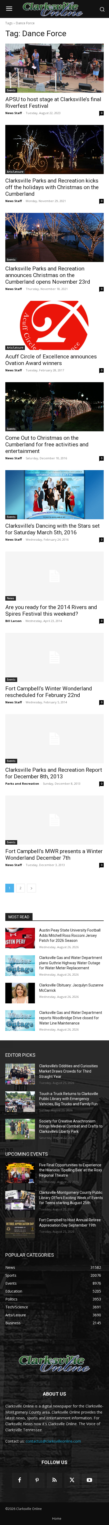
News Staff (13, 113)
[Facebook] (19, 1480)
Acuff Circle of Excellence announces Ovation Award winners (51, 359)
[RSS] (54, 1480)
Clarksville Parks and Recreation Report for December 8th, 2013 (53, 773)
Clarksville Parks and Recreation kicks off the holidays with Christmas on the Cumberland (52, 187)
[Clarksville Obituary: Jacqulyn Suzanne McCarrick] (20, 993)
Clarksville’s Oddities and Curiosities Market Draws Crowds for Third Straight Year (68, 1071)
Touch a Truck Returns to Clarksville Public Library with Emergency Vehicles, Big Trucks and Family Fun (68, 1099)
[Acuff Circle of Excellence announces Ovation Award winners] (54, 325)
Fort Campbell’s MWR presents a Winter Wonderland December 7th (54, 854)
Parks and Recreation (22, 783)
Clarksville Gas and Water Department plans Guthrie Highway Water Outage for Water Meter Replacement (70, 963)
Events (11, 90)
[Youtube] (89, 1480)
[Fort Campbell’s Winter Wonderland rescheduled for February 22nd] (54, 657)
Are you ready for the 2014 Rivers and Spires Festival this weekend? (51, 610)
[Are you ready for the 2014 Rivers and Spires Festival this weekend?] (54, 576)
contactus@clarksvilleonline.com (53, 1441)
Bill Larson (13, 621)
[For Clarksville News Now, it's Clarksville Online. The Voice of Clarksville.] (54, 1364)
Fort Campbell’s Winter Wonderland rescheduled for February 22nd (48, 691)
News (10, 598)
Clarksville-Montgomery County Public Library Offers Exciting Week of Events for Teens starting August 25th (71, 1197)
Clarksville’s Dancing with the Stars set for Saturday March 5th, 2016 (52, 529)
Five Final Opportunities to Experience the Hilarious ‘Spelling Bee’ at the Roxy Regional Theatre (70, 1170)
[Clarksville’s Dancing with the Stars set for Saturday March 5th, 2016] (54, 494)
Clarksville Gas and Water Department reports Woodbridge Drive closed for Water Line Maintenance (70, 1018)
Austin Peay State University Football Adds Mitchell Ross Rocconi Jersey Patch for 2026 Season (70, 935)
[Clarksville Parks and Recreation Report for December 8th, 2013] (54, 738)
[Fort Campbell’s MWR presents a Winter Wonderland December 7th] (54, 820)
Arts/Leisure (15, 172)
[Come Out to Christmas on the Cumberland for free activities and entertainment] (54, 406)
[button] (102, 9)
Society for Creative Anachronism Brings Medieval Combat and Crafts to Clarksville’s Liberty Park (71, 1126)
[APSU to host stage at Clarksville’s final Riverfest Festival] (54, 68)
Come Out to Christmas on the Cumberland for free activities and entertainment (47, 444)
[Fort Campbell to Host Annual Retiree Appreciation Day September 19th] (20, 1228)
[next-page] (31, 888)
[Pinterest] (37, 1480)
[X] (72, 1480)
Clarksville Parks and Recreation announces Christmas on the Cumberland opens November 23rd (47, 275)
